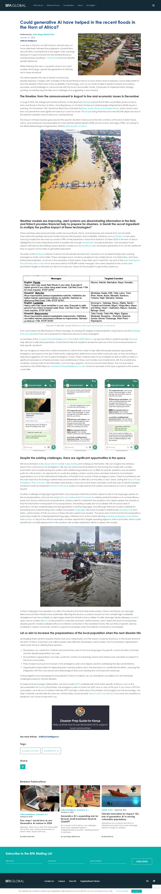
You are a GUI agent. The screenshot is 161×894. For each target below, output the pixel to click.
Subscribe (142, 861)
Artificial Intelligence (49, 736)
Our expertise (68, 5)
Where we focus (53, 5)
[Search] (153, 5)
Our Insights (90, 5)
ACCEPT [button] (136, 891)
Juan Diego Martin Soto (43, 34)
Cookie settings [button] (122, 891)
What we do (38, 5)
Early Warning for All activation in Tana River (96, 325)
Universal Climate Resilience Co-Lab (68, 366)
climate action (30, 751)
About (80, 5)
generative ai (51, 751)
